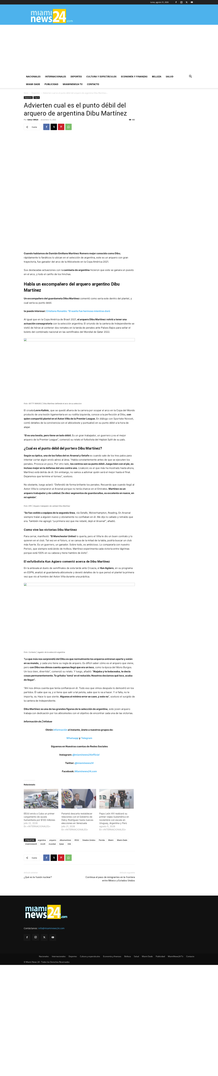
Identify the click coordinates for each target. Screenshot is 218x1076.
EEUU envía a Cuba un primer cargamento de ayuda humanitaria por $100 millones (39, 816)
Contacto (93, 84)
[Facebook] (176, 2)
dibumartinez (65, 840)
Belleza (156, 76)
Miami (110, 840)
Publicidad (51, 84)
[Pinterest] (61, 127)
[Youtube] (191, 2)
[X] (186, 2)
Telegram (86, 738)
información (60, 729)
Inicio (26, 93)
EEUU (77, 840)
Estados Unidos (89, 840)
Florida (102, 840)
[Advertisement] (109, 48)
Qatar (61, 844)
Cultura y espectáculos (101, 76)
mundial (52, 844)
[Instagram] (181, 2)
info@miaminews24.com (51, 928)
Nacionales (33, 76)
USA (69, 844)
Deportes (76, 76)
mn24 (42, 844)
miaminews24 (31, 844)
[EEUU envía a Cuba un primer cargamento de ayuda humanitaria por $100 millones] (41, 799)
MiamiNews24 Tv (73, 84)
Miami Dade (33, 84)
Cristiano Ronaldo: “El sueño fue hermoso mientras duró (78, 311)
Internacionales (55, 76)
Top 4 (36, 97)
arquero (52, 840)
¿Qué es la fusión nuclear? (38, 877)
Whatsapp (72, 738)
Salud (169, 76)
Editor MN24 (32, 119)
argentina (42, 840)
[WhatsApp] (68, 127)
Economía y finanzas (134, 76)
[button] (190, 76)
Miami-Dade (122, 840)
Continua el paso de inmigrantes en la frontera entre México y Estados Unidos (110, 879)
